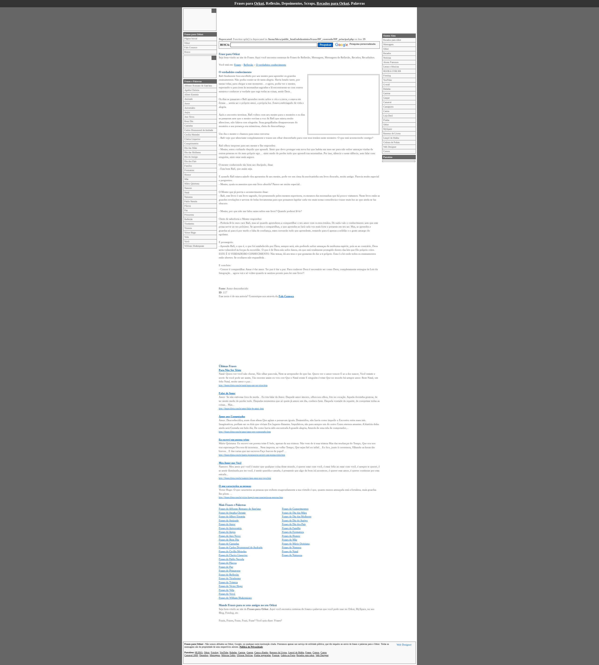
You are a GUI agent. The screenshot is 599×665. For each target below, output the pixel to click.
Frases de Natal (290, 551)
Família (188, 165)
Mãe (186, 179)
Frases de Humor (291, 535)
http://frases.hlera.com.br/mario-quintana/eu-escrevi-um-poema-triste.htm (252, 455)
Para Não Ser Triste (230, 370)
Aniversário (189, 108)
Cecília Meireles (192, 134)
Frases (237, 64)
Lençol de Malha (391, 138)
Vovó (186, 241)
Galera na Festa (288, 655)
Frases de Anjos (227, 532)
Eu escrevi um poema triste (234, 439)
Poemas (275, 655)
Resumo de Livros (392, 133)
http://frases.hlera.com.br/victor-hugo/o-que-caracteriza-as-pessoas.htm (251, 497)
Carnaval (387, 102)
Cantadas (188, 125)
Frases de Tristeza (228, 582)
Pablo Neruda (190, 201)
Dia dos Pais (190, 161)
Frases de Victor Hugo (231, 586)
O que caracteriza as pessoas (235, 486)
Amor (187, 103)
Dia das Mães (190, 148)
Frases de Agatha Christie (232, 512)
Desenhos (203, 655)
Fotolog (387, 75)
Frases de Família (291, 528)
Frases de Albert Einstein (232, 516)
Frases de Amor (227, 524)
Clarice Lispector (192, 139)
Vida (186, 237)
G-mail (386, 84)
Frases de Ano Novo (230, 535)
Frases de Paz (226, 566)
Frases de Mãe (289, 539)
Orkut (259, 3)
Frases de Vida (226, 590)
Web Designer (389, 147)
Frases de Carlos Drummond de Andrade (241, 547)
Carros (386, 111)
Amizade (188, 99)
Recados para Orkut (333, 3)
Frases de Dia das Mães (294, 512)
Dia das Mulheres (192, 152)
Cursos (386, 151)
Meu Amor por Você (230, 462)
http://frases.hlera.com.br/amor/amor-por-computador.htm (245, 432)
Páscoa (187, 206)
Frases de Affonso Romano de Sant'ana (240, 508)
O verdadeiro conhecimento (271, 64)
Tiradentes (189, 223)
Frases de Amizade (229, 520)
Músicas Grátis (228, 655)
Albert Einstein (191, 94)
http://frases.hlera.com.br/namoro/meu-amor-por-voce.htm (245, 478)
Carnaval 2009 (191, 655)
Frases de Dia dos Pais (294, 524)
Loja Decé (388, 115)
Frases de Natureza (292, 555)
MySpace (387, 129)
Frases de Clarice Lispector (233, 555)
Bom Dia (188, 121)
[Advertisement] (197, 19)
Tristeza (188, 228)
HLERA (199, 652)
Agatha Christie (191, 90)
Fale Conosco (190, 47)
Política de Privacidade (251, 647)
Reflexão (188, 219)
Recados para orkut (392, 40)
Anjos (187, 112)
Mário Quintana (191, 183)
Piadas (386, 120)
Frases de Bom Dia (229, 539)
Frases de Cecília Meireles (232, 551)
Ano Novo (189, 117)
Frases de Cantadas (229, 543)
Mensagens (388, 44)
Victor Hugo (190, 232)
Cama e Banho (261, 652)
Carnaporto (388, 106)
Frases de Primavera (229, 570)
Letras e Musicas (391, 66)
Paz (186, 210)
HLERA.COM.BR (392, 71)
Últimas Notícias (245, 655)
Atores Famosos (390, 62)
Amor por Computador (232, 416)
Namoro (188, 188)
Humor (187, 174)
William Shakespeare (194, 246)
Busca (187, 52)
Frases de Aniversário (230, 528)
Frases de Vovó (227, 593)
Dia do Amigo (191, 157)
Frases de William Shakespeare (235, 597)
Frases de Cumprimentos (295, 508)
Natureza (188, 197)
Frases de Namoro (291, 547)
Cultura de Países (391, 142)
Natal (186, 192)
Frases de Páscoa (228, 562)
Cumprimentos (191, 143)
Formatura (189, 170)
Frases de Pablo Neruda (231, 559)
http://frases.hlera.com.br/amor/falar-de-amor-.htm (241, 408)
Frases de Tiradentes (230, 578)
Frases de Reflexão (229, 574)
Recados (387, 53)
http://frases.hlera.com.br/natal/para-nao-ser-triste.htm (243, 385)
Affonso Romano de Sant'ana (198, 85)
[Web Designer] (404, 645)
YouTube (387, 80)
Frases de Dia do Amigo (295, 520)
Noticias (387, 57)
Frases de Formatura (293, 532)
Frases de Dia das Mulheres (296, 516)
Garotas (386, 93)
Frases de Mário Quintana (296, 543)
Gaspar (386, 98)
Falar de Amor (227, 393)
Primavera (189, 214)
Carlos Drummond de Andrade (198, 130)
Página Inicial (190, 38)
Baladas (387, 89)
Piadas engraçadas (262, 655)
